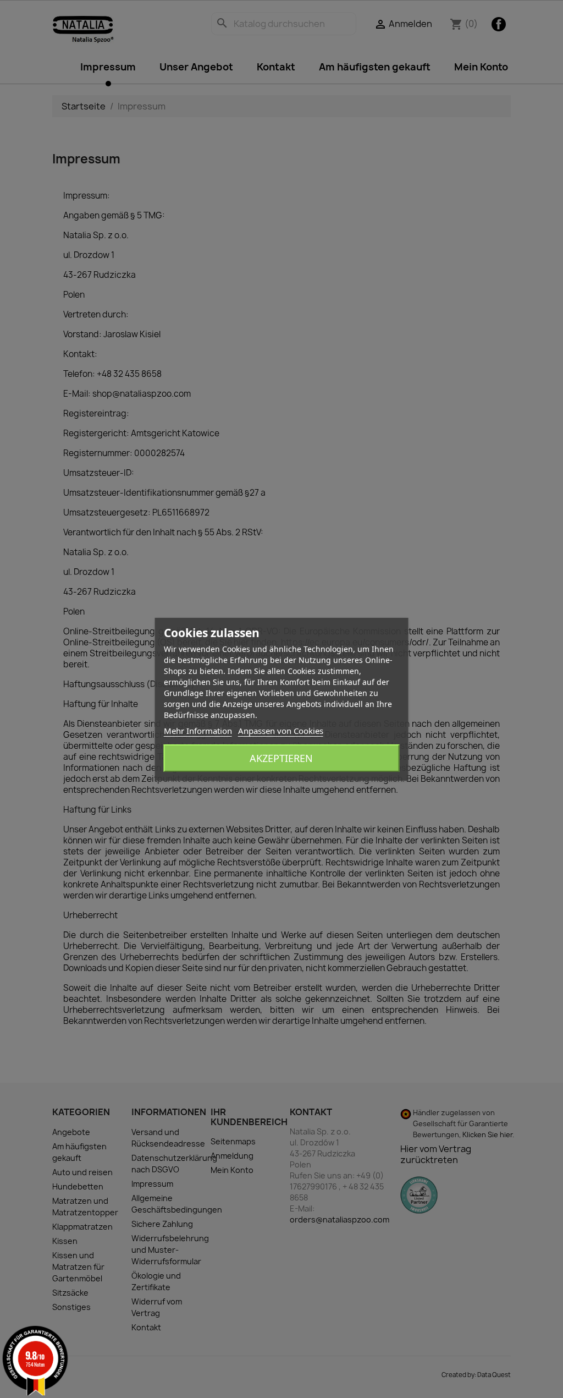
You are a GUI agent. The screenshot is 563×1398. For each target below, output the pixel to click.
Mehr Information (198, 730)
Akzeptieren (281, 758)
